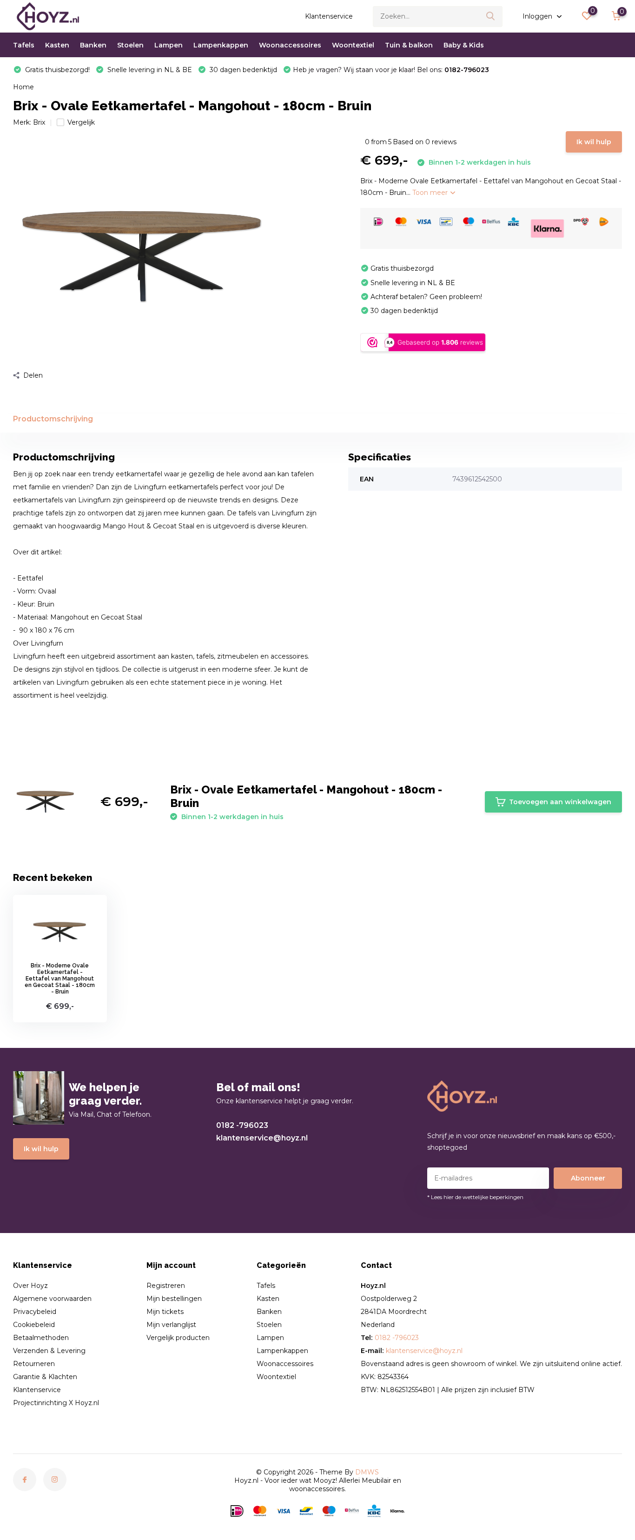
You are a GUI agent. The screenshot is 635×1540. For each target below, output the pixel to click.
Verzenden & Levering (49, 1351)
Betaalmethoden (41, 1337)
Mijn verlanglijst (171, 1324)
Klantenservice (329, 16)
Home (23, 87)
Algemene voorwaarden (52, 1298)
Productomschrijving (53, 418)
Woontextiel (353, 45)
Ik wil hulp (593, 142)
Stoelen (130, 45)
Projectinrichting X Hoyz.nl (56, 1403)
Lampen (168, 45)
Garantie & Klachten (45, 1377)
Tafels (23, 45)
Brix (39, 122)
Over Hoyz (30, 1285)
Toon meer (431, 192)
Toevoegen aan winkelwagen (560, 802)
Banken (93, 45)
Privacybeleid (34, 1311)
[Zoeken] (491, 16)
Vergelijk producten (178, 1337)
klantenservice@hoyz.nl (262, 1137)
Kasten (57, 45)
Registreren (165, 1285)
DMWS (367, 1472)
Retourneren (34, 1364)
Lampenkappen (220, 45)
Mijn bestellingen (174, 1298)
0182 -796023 (242, 1125)
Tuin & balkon (409, 45)
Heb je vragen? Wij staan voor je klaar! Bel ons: (391, 70)
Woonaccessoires (290, 45)
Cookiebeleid (34, 1324)
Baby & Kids (463, 45)
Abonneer (588, 1178)
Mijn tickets (165, 1311)
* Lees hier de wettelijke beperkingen (475, 1196)
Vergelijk (81, 122)
